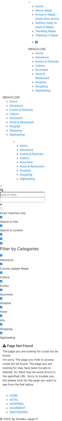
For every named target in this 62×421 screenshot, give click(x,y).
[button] (37, 49)
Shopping (41, 86)
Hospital (40, 82)
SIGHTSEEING (18, 412)
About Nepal (43, 10)
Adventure (42, 57)
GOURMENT (17, 408)
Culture (40, 65)
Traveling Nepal (45, 31)
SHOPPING (16, 403)
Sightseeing (42, 90)
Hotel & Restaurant (21, 122)
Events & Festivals (47, 61)
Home (39, 6)
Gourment (41, 69)
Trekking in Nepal (46, 35)
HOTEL (14, 399)
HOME (13, 395)
